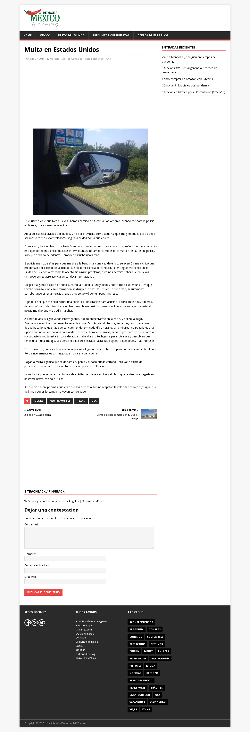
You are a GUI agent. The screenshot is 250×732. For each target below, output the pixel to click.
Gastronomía (160, 658)
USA (157, 695)
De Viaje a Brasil (85, 633)
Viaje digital (158, 702)
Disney (148, 651)
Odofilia (80, 650)
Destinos (157, 644)
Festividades (137, 658)
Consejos (76, 58)
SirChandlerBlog (85, 654)
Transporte (137, 687)
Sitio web (30, 577)
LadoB (79, 645)
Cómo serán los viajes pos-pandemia (185, 85)
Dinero (134, 651)
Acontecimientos (141, 622)
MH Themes (79, 723)
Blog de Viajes (84, 625)
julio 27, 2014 (36, 58)
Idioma (150, 665)
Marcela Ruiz (57, 58)
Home (27, 35)
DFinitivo (81, 637)
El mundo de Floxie (87, 641)
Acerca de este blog (153, 35)
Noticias (135, 673)
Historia (135, 665)
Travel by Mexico (86, 658)
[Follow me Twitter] (41, 625)
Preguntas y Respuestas (111, 35)
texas (81, 400)
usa (94, 400)
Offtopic (152, 673)
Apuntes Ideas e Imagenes (92, 621)
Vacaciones (137, 702)
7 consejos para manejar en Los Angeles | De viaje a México (65, 501)
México (45, 35)
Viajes (133, 709)
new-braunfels (60, 400)
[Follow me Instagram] (34, 625)
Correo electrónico (36, 565)
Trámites (157, 687)
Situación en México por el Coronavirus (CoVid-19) (193, 92)
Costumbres (155, 636)
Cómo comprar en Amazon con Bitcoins (187, 79)
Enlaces (163, 651)
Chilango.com (84, 629)
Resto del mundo (71, 35)
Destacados (137, 644)
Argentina (136, 629)
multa (38, 400)
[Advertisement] (155, 17)
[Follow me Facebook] (27, 625)
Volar (146, 709)
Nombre (29, 554)
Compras (155, 629)
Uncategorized (139, 695)
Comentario (31, 524)
